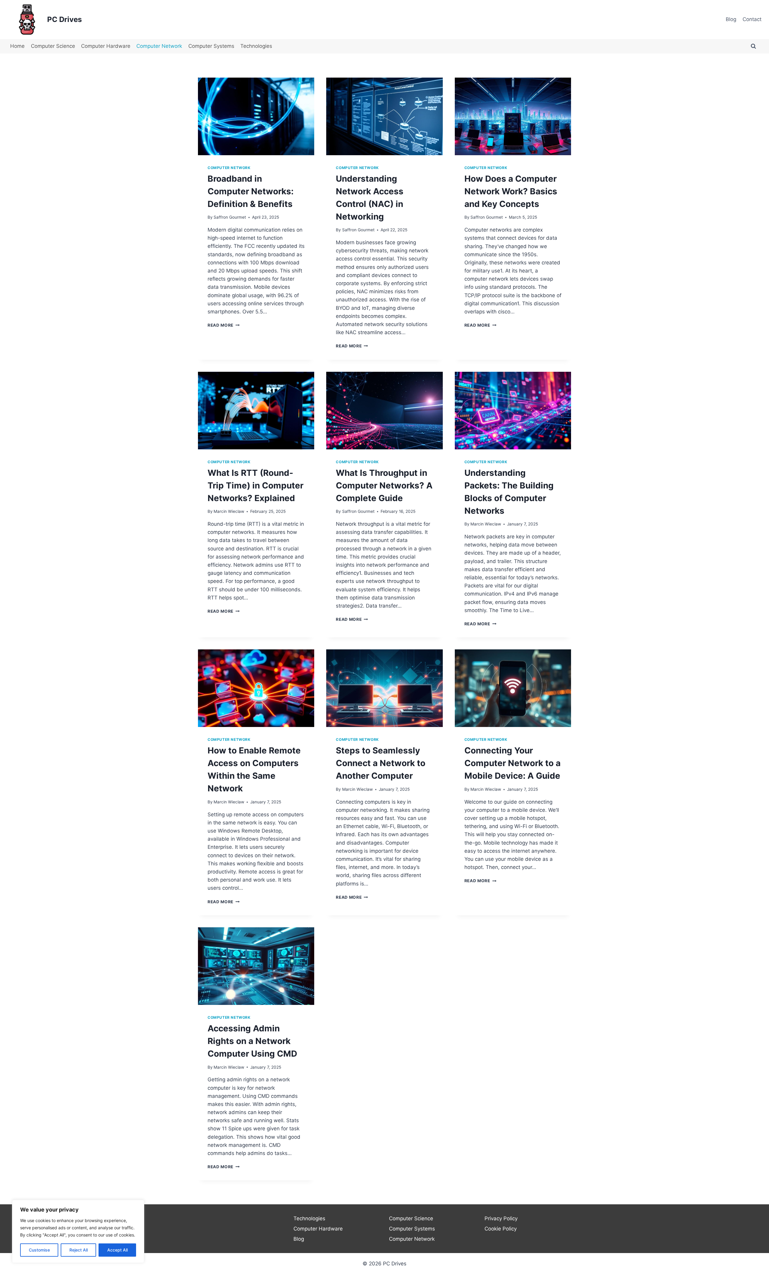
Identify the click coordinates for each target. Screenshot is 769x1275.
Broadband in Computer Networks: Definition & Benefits (250, 191)
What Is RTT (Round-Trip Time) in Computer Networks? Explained (255, 485)
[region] (78, 1231)
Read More (224, 325)
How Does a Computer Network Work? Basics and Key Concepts (510, 191)
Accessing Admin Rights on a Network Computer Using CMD (252, 1041)
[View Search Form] (753, 46)
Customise (39, 1249)
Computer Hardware (105, 46)
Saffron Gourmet (230, 217)
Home (17, 46)
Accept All (117, 1249)
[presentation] (256, 116)
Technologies (256, 46)
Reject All (78, 1249)
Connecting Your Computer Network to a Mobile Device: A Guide (512, 763)
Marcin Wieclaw (229, 511)
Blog (731, 19)
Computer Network (159, 46)
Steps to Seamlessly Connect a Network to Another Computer (380, 763)
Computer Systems (211, 46)
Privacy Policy (501, 1218)
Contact (752, 19)
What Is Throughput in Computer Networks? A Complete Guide (384, 485)
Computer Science (53, 46)
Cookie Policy (501, 1229)
